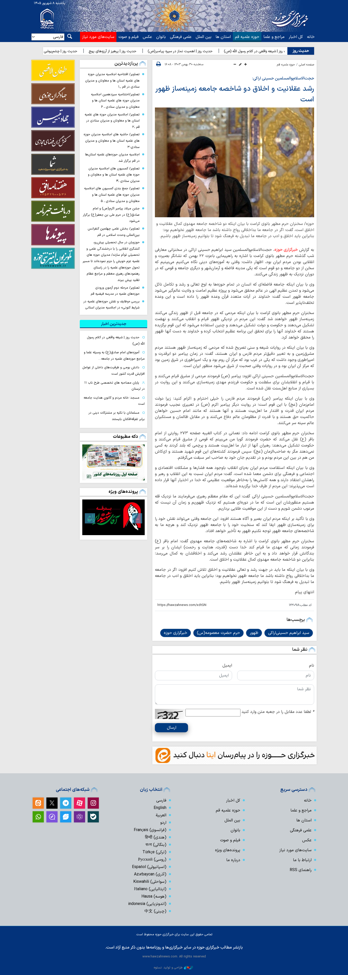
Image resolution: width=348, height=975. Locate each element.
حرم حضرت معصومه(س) (218, 633)
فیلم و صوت (128, 37)
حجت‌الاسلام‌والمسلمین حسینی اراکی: (283, 78)
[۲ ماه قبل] (113, 517)
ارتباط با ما (302, 860)
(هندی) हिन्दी (155, 837)
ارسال (171, 728)
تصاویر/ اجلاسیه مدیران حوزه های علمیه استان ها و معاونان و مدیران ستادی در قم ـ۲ (112, 120)
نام (311, 665)
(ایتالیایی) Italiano (150, 889)
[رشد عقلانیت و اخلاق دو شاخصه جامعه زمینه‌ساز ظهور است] (234, 162)
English (160, 808)
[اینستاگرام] (93, 803)
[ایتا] (38, 803)
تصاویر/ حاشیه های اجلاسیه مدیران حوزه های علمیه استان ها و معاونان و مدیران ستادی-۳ (112, 140)
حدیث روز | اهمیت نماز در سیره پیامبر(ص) (202, 51)
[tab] (113, 324)
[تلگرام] (65, 803)
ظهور (254, 633)
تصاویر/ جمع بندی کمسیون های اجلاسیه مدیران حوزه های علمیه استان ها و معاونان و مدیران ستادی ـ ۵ (112, 194)
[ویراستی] (65, 816)
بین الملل (203, 37)
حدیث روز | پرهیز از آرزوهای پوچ (135, 51)
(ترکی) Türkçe (154, 852)
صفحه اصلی (306, 64)
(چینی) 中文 (155, 911)
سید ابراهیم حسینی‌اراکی (288, 633)
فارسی (161, 800)
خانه (311, 37)
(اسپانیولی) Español (149, 867)
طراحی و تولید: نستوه (168, 967)
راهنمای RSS (301, 870)
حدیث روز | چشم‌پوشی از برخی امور (74, 51)
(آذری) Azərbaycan (150, 874)
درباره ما (233, 860)
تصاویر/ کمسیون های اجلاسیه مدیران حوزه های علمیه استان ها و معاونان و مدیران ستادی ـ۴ (114, 174)
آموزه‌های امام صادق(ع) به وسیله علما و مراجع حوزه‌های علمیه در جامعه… (114, 355)
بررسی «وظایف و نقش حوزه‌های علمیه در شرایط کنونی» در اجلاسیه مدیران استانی (111, 304)
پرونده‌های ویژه (123, 491)
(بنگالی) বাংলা (155, 845)
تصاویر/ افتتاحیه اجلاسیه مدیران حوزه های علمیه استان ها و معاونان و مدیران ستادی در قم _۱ (112, 80)
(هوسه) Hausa (153, 896)
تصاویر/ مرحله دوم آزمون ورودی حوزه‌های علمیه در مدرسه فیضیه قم (115, 290)
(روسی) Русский (152, 860)
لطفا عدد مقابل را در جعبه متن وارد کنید (278, 712)
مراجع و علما (274, 37)
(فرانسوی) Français (150, 830)
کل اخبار (296, 37)
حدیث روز (300, 51)
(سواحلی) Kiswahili (149, 882)
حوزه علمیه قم (247, 37)
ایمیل (227, 665)
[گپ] (52, 816)
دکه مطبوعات (125, 436)
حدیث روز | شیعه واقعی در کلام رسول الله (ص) (281, 51)
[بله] (93, 816)
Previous (137, 518)
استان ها (223, 37)
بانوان (161, 37)
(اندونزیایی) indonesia (147, 904)
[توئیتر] (52, 803)
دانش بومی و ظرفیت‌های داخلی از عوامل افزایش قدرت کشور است (113, 370)
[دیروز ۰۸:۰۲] (113, 462)
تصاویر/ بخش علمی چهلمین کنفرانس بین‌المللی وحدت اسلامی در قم (114, 231)
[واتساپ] (38, 816)
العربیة (161, 815)
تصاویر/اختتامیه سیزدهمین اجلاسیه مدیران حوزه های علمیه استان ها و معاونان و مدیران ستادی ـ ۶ (115, 100)
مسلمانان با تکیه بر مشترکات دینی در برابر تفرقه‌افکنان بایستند (116, 416)
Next (90, 518)
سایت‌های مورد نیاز (98, 37)
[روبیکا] (79, 816)
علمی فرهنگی (181, 37)
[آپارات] (79, 803)
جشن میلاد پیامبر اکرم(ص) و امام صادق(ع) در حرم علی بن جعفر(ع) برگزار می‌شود (111, 214)
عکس (147, 37)
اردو (163, 823)
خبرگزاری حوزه (286, 250)
